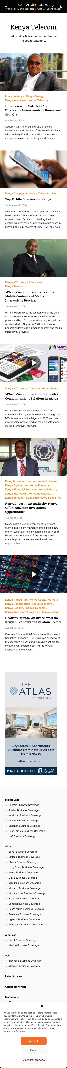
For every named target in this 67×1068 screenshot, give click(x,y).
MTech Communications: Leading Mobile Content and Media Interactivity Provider (29, 296)
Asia (7, 955)
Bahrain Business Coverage (24, 804)
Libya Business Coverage (23, 877)
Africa (8, 846)
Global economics (15, 986)
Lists (54, 193)
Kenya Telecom (38, 100)
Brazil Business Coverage (23, 940)
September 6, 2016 (15, 306)
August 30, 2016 (14, 627)
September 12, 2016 (16, 205)
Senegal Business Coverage (24, 903)
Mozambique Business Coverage (27, 893)
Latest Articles (13, 976)
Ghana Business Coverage (23, 862)
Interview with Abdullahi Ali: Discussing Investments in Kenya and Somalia (33, 110)
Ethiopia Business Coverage (24, 856)
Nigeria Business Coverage (24, 898)
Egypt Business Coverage (23, 851)
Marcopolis (12, 996)
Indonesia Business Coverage (25, 960)
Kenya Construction (17, 603)
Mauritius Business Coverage (25, 882)
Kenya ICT (12, 282)
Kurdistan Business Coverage (25, 815)
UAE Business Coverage (22, 836)
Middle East (12, 799)
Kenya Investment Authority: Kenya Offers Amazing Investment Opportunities (31, 508)
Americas (10, 934)
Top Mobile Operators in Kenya (28, 199)
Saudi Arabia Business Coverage (27, 830)
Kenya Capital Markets (44, 599)
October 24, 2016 (14, 120)
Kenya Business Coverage (23, 872)
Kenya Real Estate (40, 493)
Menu (6, 6)
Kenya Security (14, 608)
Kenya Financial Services (21, 489)
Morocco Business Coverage (25, 888)
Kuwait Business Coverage (23, 820)
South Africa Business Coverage (26, 908)
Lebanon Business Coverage (25, 825)
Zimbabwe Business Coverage (26, 924)
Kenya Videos (50, 388)
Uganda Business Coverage (24, 919)
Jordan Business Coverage (24, 810)
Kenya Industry (48, 489)
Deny (33, 1050)
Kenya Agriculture (16, 485)
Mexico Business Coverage (24, 945)
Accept (33, 1041)
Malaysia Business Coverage (25, 965)
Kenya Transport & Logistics (43, 497)
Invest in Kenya (14, 96)
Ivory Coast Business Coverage (26, 867)
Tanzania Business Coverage (25, 914)
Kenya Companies (16, 193)
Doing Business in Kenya (20, 481)
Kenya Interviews (16, 100)
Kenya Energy (34, 96)
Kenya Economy (40, 485)
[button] (42, 1006)
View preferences (34, 1059)
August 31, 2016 (13, 517)
